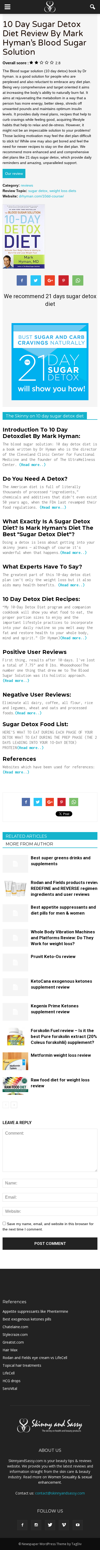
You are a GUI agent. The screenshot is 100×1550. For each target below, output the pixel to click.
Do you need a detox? (35, 479)
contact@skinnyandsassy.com (60, 1493)
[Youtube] (78, 1525)
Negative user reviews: (37, 694)
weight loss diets (62, 191)
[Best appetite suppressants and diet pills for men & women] (15, 913)
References (19, 759)
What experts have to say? (42, 566)
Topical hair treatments (22, 1365)
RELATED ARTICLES (26, 836)
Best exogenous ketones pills (27, 1319)
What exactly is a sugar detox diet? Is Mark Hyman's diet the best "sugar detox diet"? (48, 527)
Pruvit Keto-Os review (53, 956)
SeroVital (10, 1388)
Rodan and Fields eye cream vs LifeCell (35, 1357)
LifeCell (9, 1373)
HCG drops (12, 1380)
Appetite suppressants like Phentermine (35, 1311)
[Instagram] (36, 1525)
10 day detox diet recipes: (41, 599)
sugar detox (37, 191)
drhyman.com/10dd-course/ (41, 196)
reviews (27, 185)
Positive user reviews (35, 652)
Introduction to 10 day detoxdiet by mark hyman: (41, 432)
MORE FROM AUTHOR (29, 844)
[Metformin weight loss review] (15, 1061)
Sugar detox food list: (35, 724)
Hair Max (10, 1349)
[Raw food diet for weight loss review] (15, 1086)
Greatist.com (13, 1342)
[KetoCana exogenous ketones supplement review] (15, 987)
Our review (14, 173)
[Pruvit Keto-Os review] (15, 962)
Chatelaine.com (15, 1326)
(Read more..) (32, 464)
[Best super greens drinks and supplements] (15, 864)
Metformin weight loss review (61, 1055)
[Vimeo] (64, 1525)
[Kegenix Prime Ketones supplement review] (15, 1012)
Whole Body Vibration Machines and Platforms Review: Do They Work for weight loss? (63, 937)
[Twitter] (50, 1525)
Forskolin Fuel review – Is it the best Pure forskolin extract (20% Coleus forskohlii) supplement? (64, 1036)
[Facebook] (22, 1525)
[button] (93, 7)
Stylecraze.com (15, 1334)
